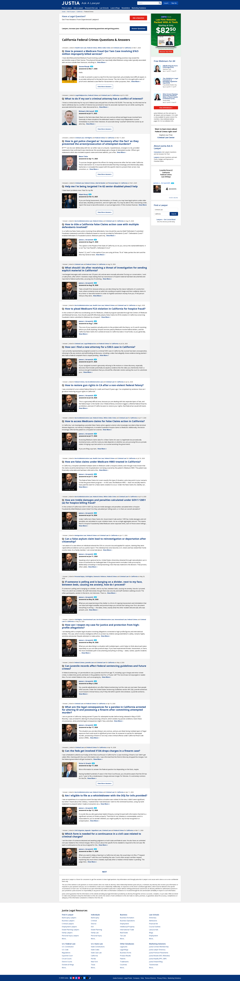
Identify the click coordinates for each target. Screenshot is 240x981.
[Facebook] (76, 978)
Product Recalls (125, 956)
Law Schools (104, 8)
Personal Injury (113, 183)
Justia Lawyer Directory (157, 950)
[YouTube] (73, 978)
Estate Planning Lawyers (70, 930)
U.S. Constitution (68, 947)
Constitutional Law (89, 619)
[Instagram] (79, 978)
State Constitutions (98, 947)
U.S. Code (65, 950)
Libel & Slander (100, 183)
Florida (93, 959)
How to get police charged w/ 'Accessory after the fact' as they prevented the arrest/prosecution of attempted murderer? (100, 142)
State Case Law (96, 953)
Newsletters (126, 8)
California (79, 11)
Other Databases (127, 944)
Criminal (94, 921)
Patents (122, 959)
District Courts (67, 962)
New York (94, 962)
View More (101, 62)
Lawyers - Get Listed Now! (166, 219)
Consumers (157, 152)
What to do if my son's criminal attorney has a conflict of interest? (104, 98)
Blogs (151, 933)
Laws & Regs (115, 8)
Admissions (153, 921)
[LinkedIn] (71, 978)
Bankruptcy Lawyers (69, 918)
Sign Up (174, 3)
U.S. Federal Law (68, 944)
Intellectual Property (127, 927)
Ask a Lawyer (79, 8)
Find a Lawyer (67, 8)
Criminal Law (117, 48)
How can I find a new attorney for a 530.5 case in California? (100, 346)
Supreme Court (67, 956)
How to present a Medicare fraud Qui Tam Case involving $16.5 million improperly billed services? (100, 52)
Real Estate (124, 933)
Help (142, 978)
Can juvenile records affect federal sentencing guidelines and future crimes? (104, 667)
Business (123, 915)
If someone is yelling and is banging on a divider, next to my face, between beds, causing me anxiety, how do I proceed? (102, 583)
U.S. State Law (97, 944)
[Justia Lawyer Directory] (90, 978)
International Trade (127, 930)
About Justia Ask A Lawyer (163, 147)
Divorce (93, 924)
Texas (93, 965)
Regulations (66, 953)
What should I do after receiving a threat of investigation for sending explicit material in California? (104, 269)
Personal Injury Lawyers (70, 936)
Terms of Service (150, 978)
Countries (123, 965)
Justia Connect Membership (159, 947)
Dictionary (152, 918)
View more (173, 198)
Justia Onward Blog (156, 962)
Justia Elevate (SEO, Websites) (159, 956)
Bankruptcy (95, 918)
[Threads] (82, 978)
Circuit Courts (67, 959)
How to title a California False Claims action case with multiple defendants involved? (100, 226)
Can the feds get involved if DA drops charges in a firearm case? (102, 750)
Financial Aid (153, 924)
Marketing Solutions (139, 8)
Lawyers (156, 157)
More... (64, 939)
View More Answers (104, 86)
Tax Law (123, 936)
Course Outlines (154, 927)
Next (104, 872)
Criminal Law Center (166, 137)
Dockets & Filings (68, 965)
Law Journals (153, 930)
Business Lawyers (68, 921)
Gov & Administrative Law (83, 221)
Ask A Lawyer (71, 11)
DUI (92, 927)
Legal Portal (128, 978)
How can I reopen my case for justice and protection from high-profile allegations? (101, 626)
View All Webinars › (166, 108)
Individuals (95, 915)
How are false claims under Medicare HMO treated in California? (103, 461)
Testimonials (153, 965)
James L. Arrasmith (161, 183)
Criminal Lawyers (68, 924)
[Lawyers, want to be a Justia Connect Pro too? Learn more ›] (91, 66)
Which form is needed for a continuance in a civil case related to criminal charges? (101, 835)
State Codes (95, 950)
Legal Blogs (124, 950)
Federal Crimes (92, 48)
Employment (124, 924)
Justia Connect (118, 978)
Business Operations (127, 921)
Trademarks (124, 962)
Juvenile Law (89, 662)
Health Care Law (80, 48)
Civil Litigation (79, 830)
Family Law (95, 933)
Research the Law (91, 8)
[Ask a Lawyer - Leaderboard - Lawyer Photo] (157, 189)
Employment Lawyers (69, 927)
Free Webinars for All (164, 61)
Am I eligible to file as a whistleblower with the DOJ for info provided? (106, 795)
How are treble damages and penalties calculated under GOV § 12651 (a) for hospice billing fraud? (104, 501)
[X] (87, 978)
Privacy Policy (162, 978)
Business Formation (127, 918)
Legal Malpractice (81, 95)
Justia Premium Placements (158, 953)
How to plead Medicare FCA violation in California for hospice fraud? (105, 308)
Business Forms (125, 953)
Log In (166, 3)
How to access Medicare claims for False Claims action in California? (105, 421)
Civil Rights (88, 138)
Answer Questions (138, 28)
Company (136, 978)
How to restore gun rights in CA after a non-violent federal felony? (104, 385)
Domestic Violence (100, 576)
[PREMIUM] (69, 72)
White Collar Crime (104, 48)
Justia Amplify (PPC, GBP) (157, 959)
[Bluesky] (84, 978)
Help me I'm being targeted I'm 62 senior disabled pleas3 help (101, 186)
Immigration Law (80, 535)
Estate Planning (96, 930)
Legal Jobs (123, 947)
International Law (121, 619)
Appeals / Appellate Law (93, 830)
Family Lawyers (67, 933)
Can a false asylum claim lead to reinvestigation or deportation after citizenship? (104, 540)
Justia (63, 11)
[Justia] (71, 3)
